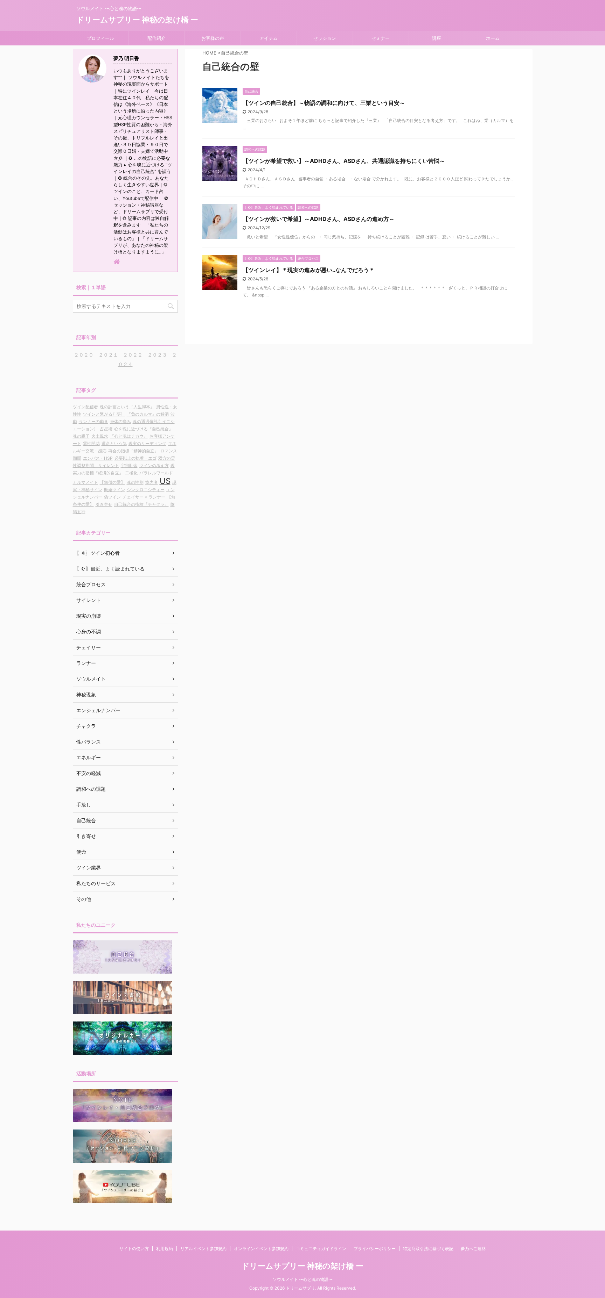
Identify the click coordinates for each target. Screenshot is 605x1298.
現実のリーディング (147, 443)
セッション (324, 38)
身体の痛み (120, 421)
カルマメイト (85, 482)
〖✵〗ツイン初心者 (98, 553)
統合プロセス (91, 584)
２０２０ (83, 355)
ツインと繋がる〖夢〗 (104, 414)
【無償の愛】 (112, 482)
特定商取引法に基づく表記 (428, 1248)
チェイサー (88, 647)
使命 (81, 852)
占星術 (106, 428)
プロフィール (100, 38)
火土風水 (99, 436)
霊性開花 (91, 443)
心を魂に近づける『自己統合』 (143, 428)
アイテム (268, 38)
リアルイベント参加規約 (203, 1248)
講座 (436, 38)
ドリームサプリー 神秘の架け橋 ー (137, 19)
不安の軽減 (88, 773)
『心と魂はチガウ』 (129, 436)
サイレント (88, 600)
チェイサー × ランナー (144, 497)
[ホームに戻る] (117, 262)
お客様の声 (212, 38)
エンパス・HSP (98, 458)
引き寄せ (104, 504)
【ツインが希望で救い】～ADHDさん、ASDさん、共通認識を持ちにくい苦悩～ (344, 160)
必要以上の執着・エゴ (135, 458)
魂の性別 (135, 482)
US (165, 481)
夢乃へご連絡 (473, 1248)
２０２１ (108, 355)
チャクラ (86, 726)
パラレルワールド (156, 472)
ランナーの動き (93, 421)
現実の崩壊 (88, 616)
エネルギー (88, 757)
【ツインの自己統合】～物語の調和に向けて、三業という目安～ (324, 102)
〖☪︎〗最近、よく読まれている (110, 569)
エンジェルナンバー (98, 710)
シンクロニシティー (146, 489)
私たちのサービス (96, 883)
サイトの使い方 (134, 1248)
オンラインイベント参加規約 (261, 1248)
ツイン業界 (88, 867)
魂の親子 (81, 436)
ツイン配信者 (85, 406)
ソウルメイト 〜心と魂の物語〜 (303, 1279)
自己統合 (86, 820)
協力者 (151, 482)
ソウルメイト (91, 679)
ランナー (86, 663)
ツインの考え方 (154, 465)
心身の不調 (88, 631)
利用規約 (164, 1248)
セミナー (380, 38)
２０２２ (132, 355)
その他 (83, 899)
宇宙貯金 (129, 465)
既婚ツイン (114, 489)
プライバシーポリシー (375, 1248)
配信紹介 (156, 38)
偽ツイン (112, 497)
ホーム (493, 38)
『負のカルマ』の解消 (148, 414)
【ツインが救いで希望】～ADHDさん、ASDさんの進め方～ (319, 218)
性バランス (88, 742)
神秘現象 (86, 694)
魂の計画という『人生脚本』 (127, 406)
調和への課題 (91, 789)
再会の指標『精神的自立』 (133, 450)
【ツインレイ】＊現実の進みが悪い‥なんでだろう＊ (309, 269)
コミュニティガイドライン (321, 1248)
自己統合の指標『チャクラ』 (141, 504)
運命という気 (114, 443)
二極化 (131, 472)
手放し (83, 805)
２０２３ (157, 355)
